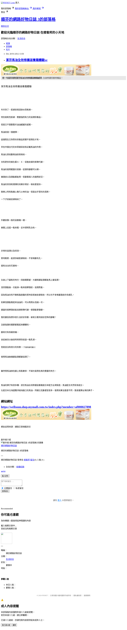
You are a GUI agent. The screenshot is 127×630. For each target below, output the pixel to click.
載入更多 (5, 476)
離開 (14, 625)
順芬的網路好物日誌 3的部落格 (28, 19)
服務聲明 (87, 595)
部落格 (9, 46)
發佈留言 (5, 491)
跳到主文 (5, 26)
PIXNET (45, 595)
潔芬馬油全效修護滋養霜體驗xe (27, 60)
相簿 (8, 43)
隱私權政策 (77, 595)
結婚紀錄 (20, 467)
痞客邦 (27, 460)
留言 (32, 460)
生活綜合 (21, 38)
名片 (8, 49)
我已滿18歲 (6, 625)
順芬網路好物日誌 (9, 446)
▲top (3, 471)
